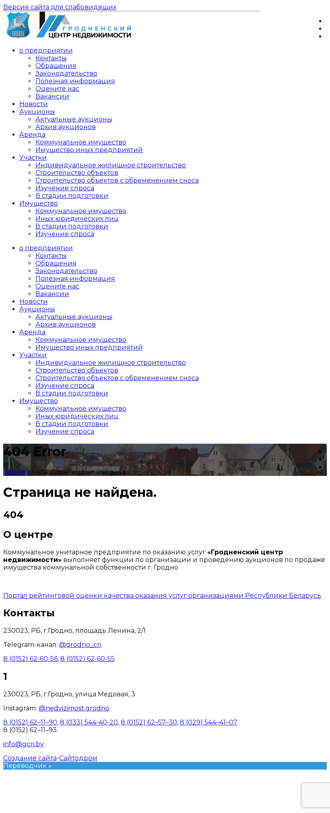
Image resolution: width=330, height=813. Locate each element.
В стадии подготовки (71, 196)
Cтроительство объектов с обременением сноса (117, 180)
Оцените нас (57, 89)
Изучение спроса (64, 188)
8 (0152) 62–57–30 (149, 722)
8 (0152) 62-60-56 (30, 659)
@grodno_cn (80, 644)
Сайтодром (78, 758)
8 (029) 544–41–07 (208, 722)
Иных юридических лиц (77, 218)
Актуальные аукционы (73, 119)
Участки (33, 157)
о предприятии (46, 50)
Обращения (55, 66)
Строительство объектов (76, 173)
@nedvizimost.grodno (74, 708)
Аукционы (37, 111)
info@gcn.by (23, 744)
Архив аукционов (65, 127)
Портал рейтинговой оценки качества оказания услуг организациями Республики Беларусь (162, 595)
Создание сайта (30, 758)
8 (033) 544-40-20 (89, 722)
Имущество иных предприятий (89, 150)
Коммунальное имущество (80, 142)
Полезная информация (75, 81)
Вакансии (52, 96)
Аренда (32, 134)
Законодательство (66, 73)
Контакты (51, 58)
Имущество (38, 203)
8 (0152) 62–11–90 (30, 722)
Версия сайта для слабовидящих (59, 7)
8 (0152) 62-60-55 (87, 659)
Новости (33, 104)
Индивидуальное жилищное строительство (110, 165)
